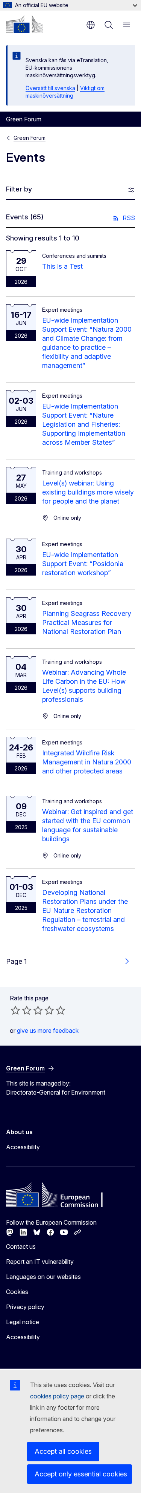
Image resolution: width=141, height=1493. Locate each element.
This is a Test (62, 266)
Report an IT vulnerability (40, 1261)
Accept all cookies (63, 1451)
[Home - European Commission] (24, 24)
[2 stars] (21, 1010)
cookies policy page (57, 1396)
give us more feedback (48, 1030)
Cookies (17, 1291)
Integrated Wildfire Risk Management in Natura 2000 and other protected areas (86, 762)
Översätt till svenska (50, 88)
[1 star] (15, 1010)
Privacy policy (25, 1307)
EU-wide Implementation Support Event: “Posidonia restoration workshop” (82, 564)
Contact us (21, 1246)
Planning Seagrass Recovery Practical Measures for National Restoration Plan (86, 622)
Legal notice (22, 1322)
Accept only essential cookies (81, 1474)
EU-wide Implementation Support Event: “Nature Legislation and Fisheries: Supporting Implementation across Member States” (83, 424)
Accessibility (23, 1147)
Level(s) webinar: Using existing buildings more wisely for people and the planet (88, 492)
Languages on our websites (43, 1276)
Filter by (19, 189)
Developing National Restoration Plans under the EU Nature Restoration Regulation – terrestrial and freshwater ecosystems (85, 910)
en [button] (90, 25)
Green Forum (29, 138)
